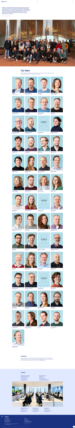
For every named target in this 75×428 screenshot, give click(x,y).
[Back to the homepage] (4, 1)
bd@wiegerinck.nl (23, 411)
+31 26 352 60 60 (25, 378)
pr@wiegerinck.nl (47, 411)
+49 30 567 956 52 (43, 378)
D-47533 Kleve (41, 377)
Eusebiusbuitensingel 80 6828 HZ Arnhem (8, 420)
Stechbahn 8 (41, 376)
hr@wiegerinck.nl (42, 360)
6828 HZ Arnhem (23, 377)
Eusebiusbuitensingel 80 (25, 376)
